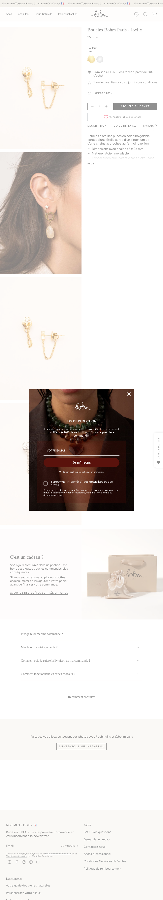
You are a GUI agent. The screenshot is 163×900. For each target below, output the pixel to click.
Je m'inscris (81, 462)
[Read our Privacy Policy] (117, 491)
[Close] (129, 394)
